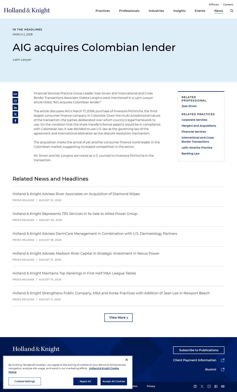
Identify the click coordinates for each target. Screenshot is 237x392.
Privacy (151, 386)
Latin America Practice (197, 147)
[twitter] (202, 387)
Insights (179, 11)
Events (200, 11)
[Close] (127, 360)
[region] (68, 372)
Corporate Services (194, 119)
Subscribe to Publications (198, 350)
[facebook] (215, 387)
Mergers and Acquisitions (199, 125)
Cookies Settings (24, 381)
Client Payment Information (194, 360)
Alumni (210, 369)
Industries (156, 11)
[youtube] (222, 387)
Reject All (85, 381)
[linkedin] (195, 387)
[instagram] (209, 387)
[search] (231, 11)
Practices (103, 11)
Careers (228, 4)
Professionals (129, 11)
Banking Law (191, 153)
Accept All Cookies (114, 381)
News (218, 11)
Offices (214, 4)
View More (117, 317)
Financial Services (194, 131)
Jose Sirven (189, 106)
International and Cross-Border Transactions (198, 139)
